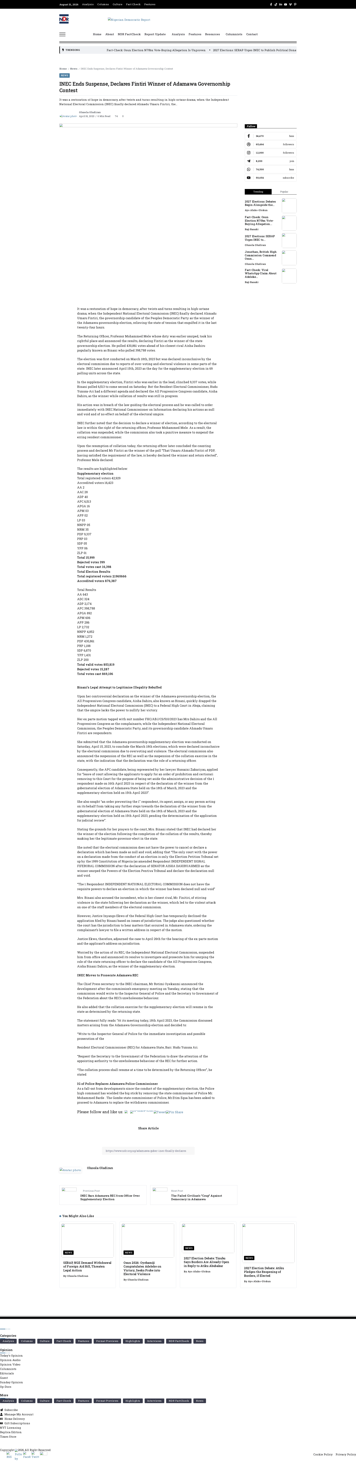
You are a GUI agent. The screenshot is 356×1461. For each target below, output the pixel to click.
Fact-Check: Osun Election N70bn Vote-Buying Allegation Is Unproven (109, 50)
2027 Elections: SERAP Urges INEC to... (260, 237)
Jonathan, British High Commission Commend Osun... (261, 255)
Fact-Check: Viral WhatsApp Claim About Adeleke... (260, 273)
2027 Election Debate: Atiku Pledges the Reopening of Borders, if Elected (264, 1272)
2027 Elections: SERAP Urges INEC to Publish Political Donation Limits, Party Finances (227, 50)
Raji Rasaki (251, 229)
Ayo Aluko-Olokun (256, 210)
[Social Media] (271, 4)
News (73, 68)
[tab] (258, 192)
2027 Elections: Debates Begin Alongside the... (260, 203)
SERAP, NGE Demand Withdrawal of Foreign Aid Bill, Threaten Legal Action (87, 1266)
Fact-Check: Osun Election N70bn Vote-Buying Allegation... (259, 220)
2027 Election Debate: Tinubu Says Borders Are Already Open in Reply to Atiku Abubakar (206, 1262)
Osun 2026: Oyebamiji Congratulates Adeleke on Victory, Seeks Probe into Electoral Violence (142, 1268)
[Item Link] (289, 205)
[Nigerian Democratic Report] (129, 19)
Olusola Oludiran (90, 112)
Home (63, 68)
